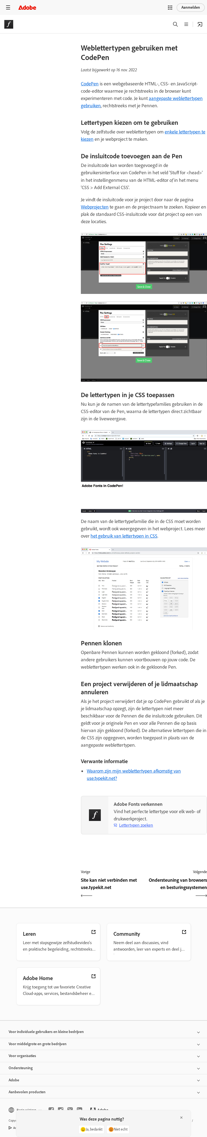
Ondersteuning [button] (21, 1068)
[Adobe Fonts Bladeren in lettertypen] (200, 24)
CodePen (90, 84)
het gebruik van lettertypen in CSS (124, 536)
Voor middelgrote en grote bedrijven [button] (38, 1044)
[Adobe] (27, 7)
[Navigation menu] (8, 7)
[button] (170, 7)
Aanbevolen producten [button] (27, 1092)
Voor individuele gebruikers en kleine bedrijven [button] (46, 1031)
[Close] (181, 1117)
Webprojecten (95, 207)
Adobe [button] (14, 1080)
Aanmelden (190, 7)
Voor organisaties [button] (22, 1056)
